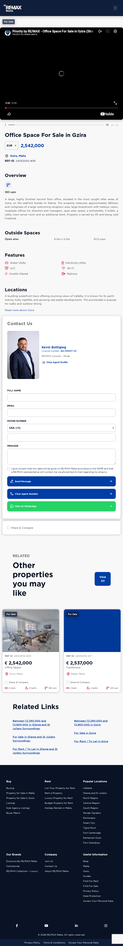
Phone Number (16, 421)
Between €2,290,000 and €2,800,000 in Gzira (91, 722)
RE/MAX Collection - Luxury (22, 871)
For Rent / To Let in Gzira (91, 741)
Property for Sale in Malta (20, 793)
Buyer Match (13, 813)
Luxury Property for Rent (59, 798)
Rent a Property (53, 793)
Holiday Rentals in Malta (58, 808)
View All (102, 579)
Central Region (91, 803)
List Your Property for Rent (60, 788)
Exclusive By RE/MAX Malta (21, 861)
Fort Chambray (91, 842)
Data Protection (92, 896)
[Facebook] (17, 925)
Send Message (23, 481)
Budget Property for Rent (59, 803)
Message (12, 446)
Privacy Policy (91, 891)
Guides (87, 876)
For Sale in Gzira (85, 733)
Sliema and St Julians (95, 793)
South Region (90, 808)
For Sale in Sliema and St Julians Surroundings (34, 738)
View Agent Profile (57, 362)
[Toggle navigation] (115, 8)
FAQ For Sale (90, 886)
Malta (86, 866)
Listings (10, 803)
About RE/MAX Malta (57, 871)
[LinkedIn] (76, 925)
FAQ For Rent (91, 881)
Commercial (13, 866)
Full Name (14, 390)
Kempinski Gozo (92, 838)
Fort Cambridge (92, 833)
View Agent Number (26, 494)
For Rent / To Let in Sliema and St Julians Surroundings (35, 751)
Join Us (49, 861)
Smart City (89, 823)
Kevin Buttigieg (54, 347)
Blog (85, 861)
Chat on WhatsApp (25, 506)
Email (11, 405)
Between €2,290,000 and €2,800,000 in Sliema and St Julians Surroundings (31, 724)
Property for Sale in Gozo (20, 798)
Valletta (87, 788)
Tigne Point (89, 828)
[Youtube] (46, 925)
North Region (90, 798)
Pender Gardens (92, 813)
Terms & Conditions (54, 942)
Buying (10, 788)
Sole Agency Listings (18, 808)
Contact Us (51, 866)
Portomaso (89, 818)
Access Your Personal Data (98, 901)
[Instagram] (105, 925)
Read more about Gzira (19, 310)
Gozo (86, 871)
